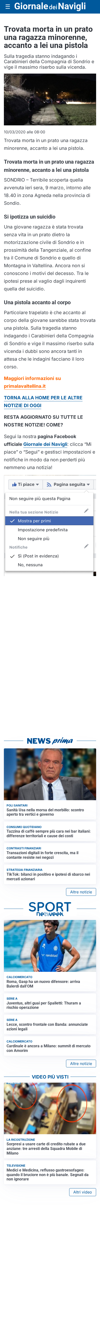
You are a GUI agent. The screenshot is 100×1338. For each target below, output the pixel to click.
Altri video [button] (82, 1192)
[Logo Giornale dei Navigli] (50, 6)
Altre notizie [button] (81, 891)
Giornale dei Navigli (45, 444)
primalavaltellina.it (25, 386)
